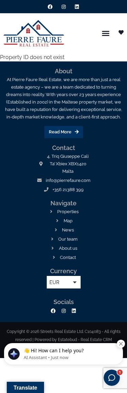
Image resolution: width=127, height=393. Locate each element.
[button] (106, 33)
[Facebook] (50, 6)
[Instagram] (63, 6)
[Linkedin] (76, 6)
